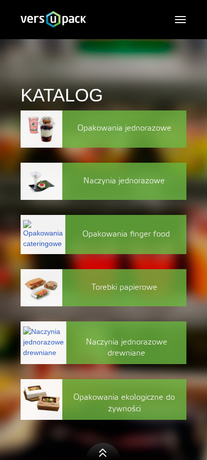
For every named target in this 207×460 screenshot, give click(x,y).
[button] (103, 451)
